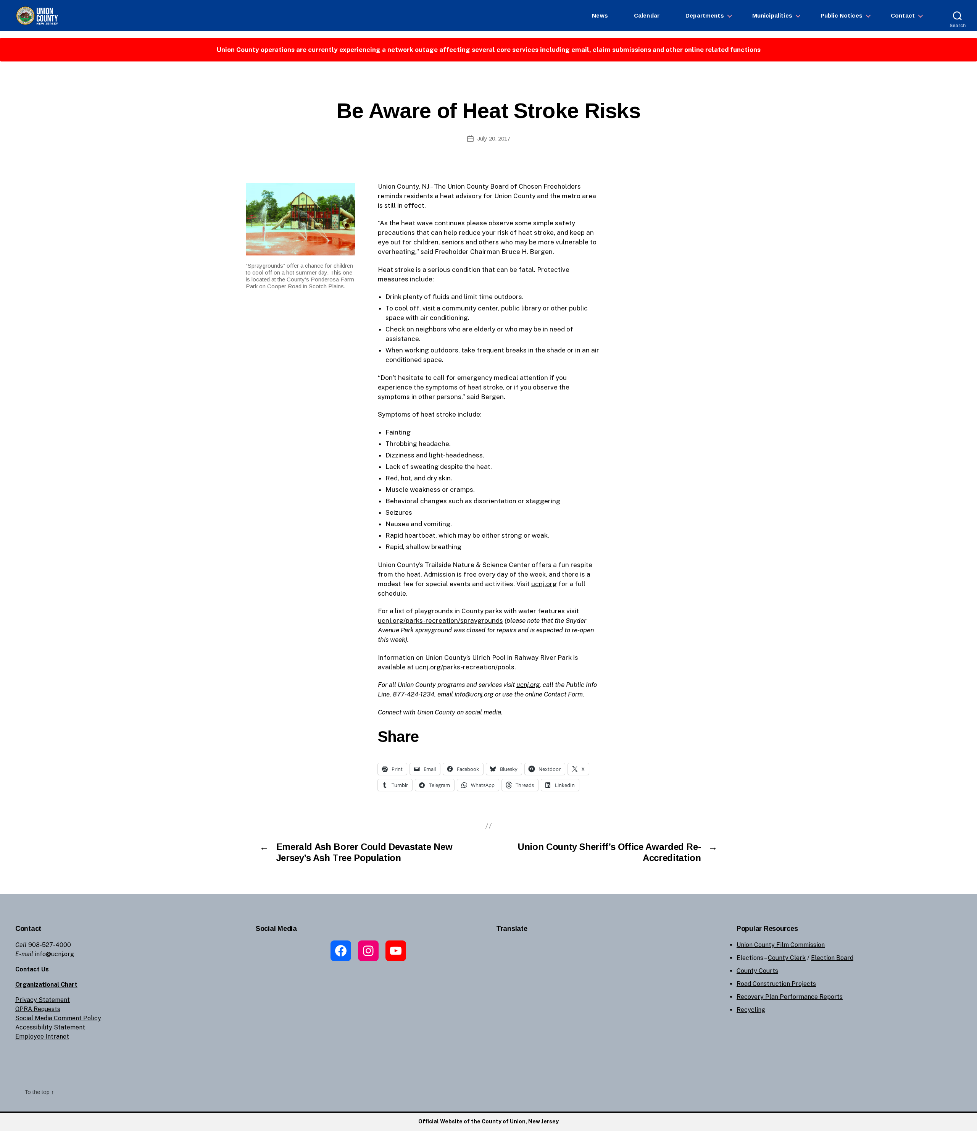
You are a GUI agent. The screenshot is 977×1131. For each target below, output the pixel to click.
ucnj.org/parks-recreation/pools (464, 667)
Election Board (832, 957)
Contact (903, 15)
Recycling (751, 1009)
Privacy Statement (42, 999)
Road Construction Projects (776, 983)
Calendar (646, 15)
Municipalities (772, 15)
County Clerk (787, 957)
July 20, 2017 (493, 138)
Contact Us (32, 969)
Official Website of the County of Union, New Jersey (488, 1121)
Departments (704, 15)
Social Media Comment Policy (58, 1018)
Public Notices (842, 15)
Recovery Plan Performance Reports (790, 996)
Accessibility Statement (50, 1027)
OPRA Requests (37, 1009)
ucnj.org (544, 584)
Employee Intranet (42, 1036)
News (600, 15)
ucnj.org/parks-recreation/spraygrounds (440, 620)
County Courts (757, 970)
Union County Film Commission (781, 944)
